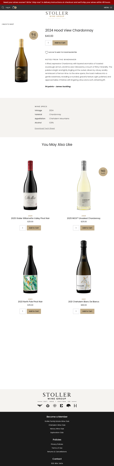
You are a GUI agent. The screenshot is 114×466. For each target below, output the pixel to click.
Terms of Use (57, 448)
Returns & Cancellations (57, 452)
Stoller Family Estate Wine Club (57, 421)
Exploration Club (57, 432)
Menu (106, 7)
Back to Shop (8, 24)
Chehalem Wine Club (57, 425)
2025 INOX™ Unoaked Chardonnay (83, 218)
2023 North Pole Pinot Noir (30, 301)
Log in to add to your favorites (63, 52)
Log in (8, 7)
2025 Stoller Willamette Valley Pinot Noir (30, 218)
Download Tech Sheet (45, 128)
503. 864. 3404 (57, 463)
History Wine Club (57, 429)
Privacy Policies (57, 444)
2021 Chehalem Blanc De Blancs (83, 301)
